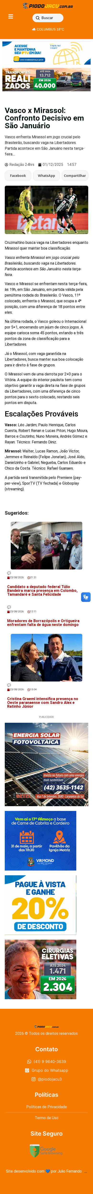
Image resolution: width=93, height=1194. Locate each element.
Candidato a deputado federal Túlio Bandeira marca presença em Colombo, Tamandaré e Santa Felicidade (42, 590)
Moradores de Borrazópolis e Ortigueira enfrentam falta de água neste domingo (43, 623)
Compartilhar (75, 175)
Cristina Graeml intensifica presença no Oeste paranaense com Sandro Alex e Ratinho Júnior (42, 703)
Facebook (18, 175)
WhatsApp (46, 175)
